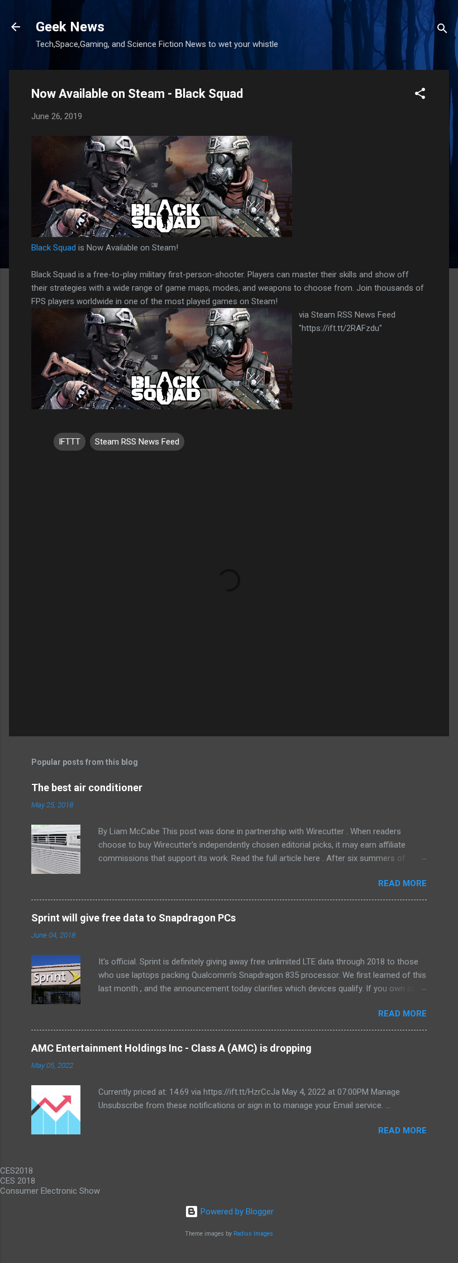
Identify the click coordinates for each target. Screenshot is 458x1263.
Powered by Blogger (236, 1212)
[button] (420, 95)
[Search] (442, 30)
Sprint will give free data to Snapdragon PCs (133, 918)
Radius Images (253, 1233)
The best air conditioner (86, 787)
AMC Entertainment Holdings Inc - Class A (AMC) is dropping (171, 1048)
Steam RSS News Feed (137, 442)
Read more (402, 883)
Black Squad (53, 248)
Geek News (70, 27)
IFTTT (69, 442)
